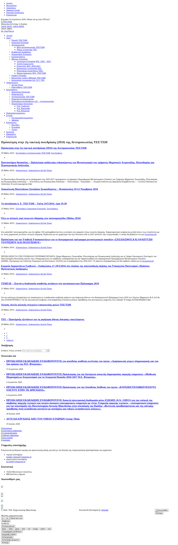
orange (35, 529)
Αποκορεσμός (7, 537)
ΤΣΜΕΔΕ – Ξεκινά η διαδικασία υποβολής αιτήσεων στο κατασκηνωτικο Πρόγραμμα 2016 (50, 283)
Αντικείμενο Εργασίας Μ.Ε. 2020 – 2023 (34, 61)
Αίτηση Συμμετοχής (25, 64)
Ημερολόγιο (11, 5)
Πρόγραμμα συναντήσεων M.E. (30, 71)
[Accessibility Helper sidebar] (162, 510)
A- (3, 518)
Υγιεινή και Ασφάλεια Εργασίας (20, 501)
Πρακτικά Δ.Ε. (17, 94)
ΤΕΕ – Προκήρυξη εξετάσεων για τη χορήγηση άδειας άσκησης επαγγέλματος (42, 319)
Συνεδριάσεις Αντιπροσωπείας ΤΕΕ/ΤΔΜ (33, 153)
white (11, 529)
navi (49, 529)
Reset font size (16, 518)
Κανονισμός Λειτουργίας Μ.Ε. (29, 68)
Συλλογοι (10, 132)
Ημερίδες (15, 125)
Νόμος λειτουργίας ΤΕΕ (27, 50)
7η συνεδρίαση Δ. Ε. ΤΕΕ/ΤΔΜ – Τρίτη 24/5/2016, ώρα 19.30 (34, 203)
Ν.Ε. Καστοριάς (23, 108)
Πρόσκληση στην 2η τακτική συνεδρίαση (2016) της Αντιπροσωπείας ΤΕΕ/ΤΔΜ (44, 148)
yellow (42, 529)
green (17, 529)
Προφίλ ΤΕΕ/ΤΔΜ (19, 40)
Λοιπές (14, 129)
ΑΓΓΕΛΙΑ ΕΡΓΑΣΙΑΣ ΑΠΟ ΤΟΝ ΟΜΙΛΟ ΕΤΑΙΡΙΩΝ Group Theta (43, 418)
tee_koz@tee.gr (7, 31)
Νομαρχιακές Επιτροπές (21, 54)
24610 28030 (18, 26)
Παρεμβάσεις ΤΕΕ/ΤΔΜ (21, 87)
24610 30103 (6, 26)
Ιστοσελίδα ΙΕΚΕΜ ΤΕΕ (20, 505)
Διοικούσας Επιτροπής (20, 92)
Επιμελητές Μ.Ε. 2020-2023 (28, 66)
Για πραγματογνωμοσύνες (22, 118)
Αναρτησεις (11, 8)
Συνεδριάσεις (56, 153)
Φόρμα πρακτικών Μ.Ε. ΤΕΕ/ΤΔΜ (31, 73)
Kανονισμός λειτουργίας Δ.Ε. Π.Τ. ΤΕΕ (28, 80)
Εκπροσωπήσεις (18, 57)
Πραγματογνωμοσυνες (15, 113)
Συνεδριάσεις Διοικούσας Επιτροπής (31, 209)
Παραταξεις (11, 134)
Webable (104, 510)
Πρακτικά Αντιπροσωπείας (22, 99)
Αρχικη (9, 3)
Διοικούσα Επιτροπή (20, 43)
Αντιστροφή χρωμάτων (10, 540)
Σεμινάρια (15, 127)
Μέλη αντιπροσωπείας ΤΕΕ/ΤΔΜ (31, 47)
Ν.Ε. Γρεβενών (23, 106)
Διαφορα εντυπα (13, 10)
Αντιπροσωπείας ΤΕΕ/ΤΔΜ (22, 97)
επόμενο (9, 340)
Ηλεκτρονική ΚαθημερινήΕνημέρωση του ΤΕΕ (14, 487)
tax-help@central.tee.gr (15, 462)
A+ (7, 518)
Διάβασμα (6, 521)
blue (23, 529)
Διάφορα (15, 120)
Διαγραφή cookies (9, 534)
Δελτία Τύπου (17, 85)
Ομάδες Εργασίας (18, 75)
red (29, 529)
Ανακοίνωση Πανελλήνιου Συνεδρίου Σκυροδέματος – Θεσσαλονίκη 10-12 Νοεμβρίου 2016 (49, 189)
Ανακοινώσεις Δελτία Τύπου (40, 170)
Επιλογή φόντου (8, 526)
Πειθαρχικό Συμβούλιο (21, 52)
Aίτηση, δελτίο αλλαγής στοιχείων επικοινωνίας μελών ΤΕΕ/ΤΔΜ (36, 304)
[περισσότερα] (151, 234)
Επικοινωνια (11, 15)
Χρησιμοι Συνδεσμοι (15, 12)
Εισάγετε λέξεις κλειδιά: (11, 350)
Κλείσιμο (159, 513)
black (4, 529)
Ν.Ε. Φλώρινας (23, 111)
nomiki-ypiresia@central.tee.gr (19, 457)
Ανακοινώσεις (21, 170)
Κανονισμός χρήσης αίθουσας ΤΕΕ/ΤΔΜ (28, 78)
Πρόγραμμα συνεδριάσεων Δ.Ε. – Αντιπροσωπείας (32, 101)
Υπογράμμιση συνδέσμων (12, 532)
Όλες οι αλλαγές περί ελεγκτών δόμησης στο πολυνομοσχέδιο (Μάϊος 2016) (41, 218)
